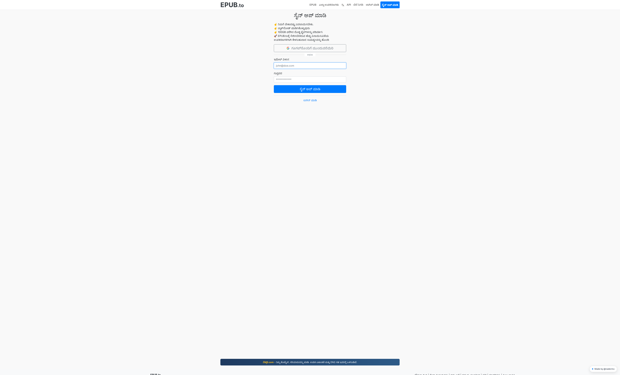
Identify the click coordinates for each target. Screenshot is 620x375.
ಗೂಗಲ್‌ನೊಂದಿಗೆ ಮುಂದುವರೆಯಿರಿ (312, 48)
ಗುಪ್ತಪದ (278, 73)
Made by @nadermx (604, 369)
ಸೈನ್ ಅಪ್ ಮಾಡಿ (390, 4)
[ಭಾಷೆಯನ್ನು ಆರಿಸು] (342, 4)
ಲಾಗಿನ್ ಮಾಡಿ (372, 4)
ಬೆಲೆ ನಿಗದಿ (358, 4)
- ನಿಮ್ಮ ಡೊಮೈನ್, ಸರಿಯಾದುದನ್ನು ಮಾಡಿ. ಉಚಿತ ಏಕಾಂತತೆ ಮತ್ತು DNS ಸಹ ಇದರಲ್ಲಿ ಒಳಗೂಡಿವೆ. (310, 362)
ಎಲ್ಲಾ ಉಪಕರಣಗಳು (329, 4)
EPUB (313, 4)
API (349, 4)
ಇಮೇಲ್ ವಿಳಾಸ (281, 59)
